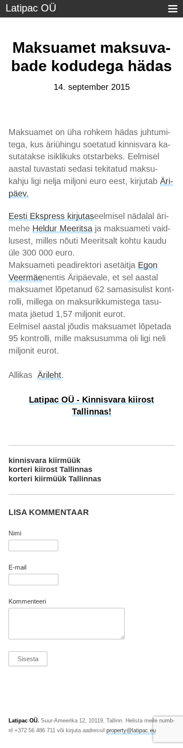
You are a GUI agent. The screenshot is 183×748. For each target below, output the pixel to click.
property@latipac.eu (131, 730)
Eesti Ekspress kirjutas (51, 216)
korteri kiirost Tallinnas (50, 469)
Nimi (15, 533)
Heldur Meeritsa (62, 228)
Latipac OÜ (31, 8)
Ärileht (49, 375)
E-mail (17, 567)
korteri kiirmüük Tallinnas (55, 479)
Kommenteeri (27, 601)
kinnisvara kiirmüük (44, 460)
